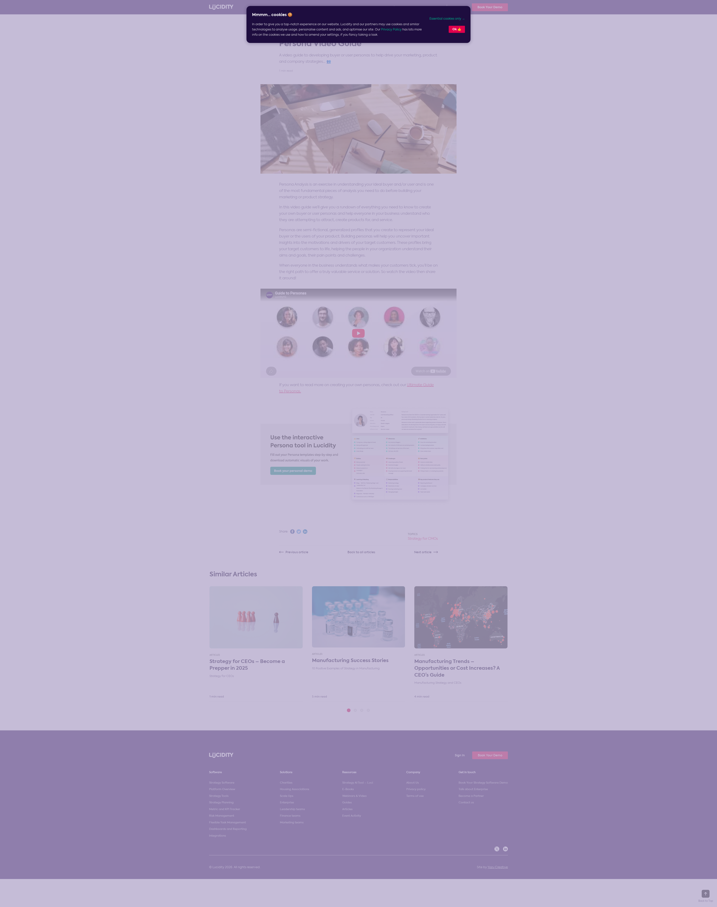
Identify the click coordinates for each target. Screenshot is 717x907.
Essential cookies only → (447, 19)
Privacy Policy (391, 29)
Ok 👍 (456, 29)
